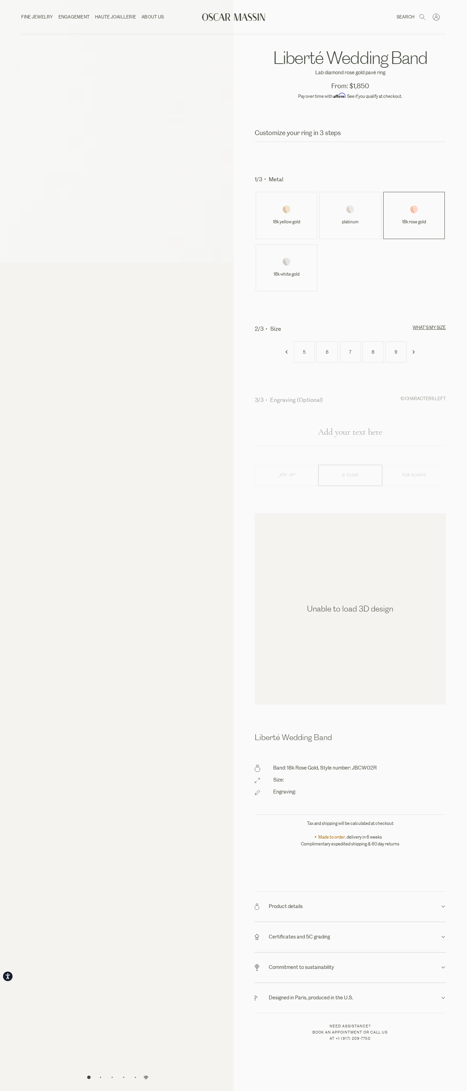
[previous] (287, 352)
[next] (413, 352)
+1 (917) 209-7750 (353, 1038)
